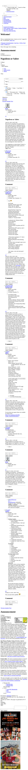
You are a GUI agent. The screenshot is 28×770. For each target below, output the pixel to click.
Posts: (9, 112)
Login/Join (5, 23)
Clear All (4, 98)
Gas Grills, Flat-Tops (8, 29)
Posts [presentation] (5, 68)
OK (2, 705)
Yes (2, 703)
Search (8, 10)
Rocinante (7, 152)
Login (2, 44)
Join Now (16, 43)
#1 (5, 116)
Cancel (10, 190)
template (8, 101)
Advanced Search (10, 11)
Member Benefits (7, 22)
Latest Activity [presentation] (7, 70)
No (4, 703)
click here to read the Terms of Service (16, 656)
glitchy (7, 353)
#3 (5, 255)
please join (12, 40)
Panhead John (8, 287)
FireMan (7, 428)
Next (12, 101)
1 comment (7, 497)
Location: (10, 157)
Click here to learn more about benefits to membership (14, 680)
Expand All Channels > (8, 27)
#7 (5, 469)
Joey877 (7, 511)
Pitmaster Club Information (7, 43)
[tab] (15, 68)
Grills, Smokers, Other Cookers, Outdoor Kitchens (14, 28)
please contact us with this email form (12, 675)
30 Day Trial (22, 43)
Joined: (9, 111)
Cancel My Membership (11, 689)
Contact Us (6, 44)
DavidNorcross (11, 502)
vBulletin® (8, 695)
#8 (5, 591)
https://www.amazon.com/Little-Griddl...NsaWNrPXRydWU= (12, 415)
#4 (5, 311)
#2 (5, 161)
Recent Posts (6, 19)
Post (7, 190)
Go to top (8, 692)
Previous (4, 101)
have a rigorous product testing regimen (14, 661)
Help (4, 18)
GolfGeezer (8, 193)
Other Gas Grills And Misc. (9, 30)
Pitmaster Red (6, 683)
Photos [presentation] (5, 71)
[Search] (17, 15)
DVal (6, 108)
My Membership (7, 20)
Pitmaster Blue (9, 685)
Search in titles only (12, 7)
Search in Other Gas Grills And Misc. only (15, 8)
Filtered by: (5, 97)
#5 (5, 399)
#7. (9, 501)
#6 (5, 439)
